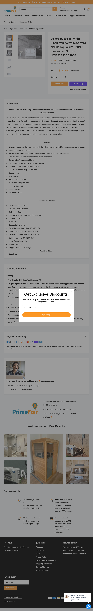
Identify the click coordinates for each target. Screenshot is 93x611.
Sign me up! (46, 315)
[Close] (71, 291)
